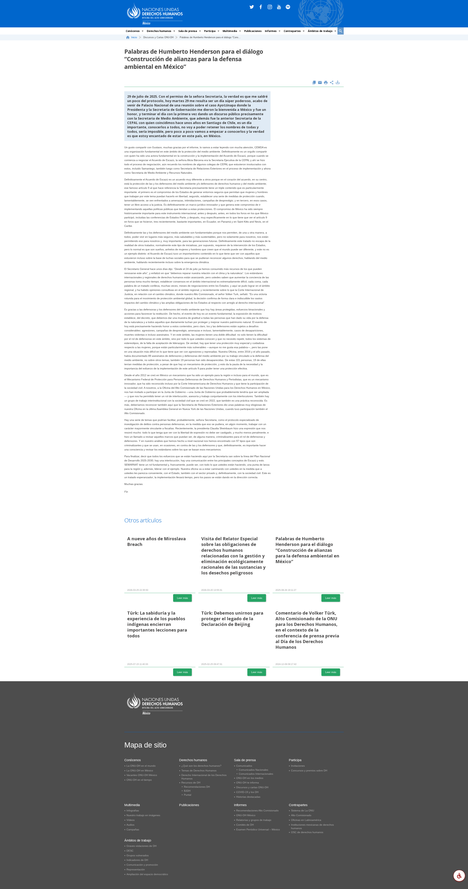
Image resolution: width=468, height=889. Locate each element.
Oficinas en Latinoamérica (306, 820)
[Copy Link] (314, 82)
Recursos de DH (190, 782)
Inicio (134, 37)
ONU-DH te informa (247, 782)
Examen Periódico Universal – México (258, 829)
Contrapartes (292, 31)
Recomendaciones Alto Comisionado (257, 810)
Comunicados (244, 765)
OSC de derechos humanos (307, 832)
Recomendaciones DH (197, 786)
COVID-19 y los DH (247, 792)
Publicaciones (253, 31)
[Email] (320, 82)
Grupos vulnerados (138, 855)
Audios (130, 824)
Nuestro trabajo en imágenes (143, 815)
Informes (270, 31)
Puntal (187, 794)
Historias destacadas (248, 796)
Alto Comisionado (301, 815)
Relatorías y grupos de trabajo (253, 820)
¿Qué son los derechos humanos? (201, 765)
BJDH (187, 790)
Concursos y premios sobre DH (309, 770)
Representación (136, 869)
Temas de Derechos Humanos (198, 770)
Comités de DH (245, 824)
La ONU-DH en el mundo (141, 765)
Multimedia (230, 31)
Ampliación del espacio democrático (147, 874)
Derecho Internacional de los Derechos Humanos (204, 777)
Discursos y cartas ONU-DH (252, 787)
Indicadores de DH (137, 860)
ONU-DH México (245, 815)
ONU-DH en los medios (249, 778)
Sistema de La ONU (302, 810)
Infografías (133, 810)
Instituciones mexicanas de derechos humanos (312, 826)
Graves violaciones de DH (141, 845)
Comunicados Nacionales (253, 769)
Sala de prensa (187, 31)
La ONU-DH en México (140, 770)
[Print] (326, 82)
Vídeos (131, 820)
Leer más (182, 598)
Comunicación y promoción (142, 864)
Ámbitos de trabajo (320, 31)
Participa (210, 31)
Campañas (133, 829)
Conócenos (133, 31)
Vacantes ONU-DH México (142, 775)
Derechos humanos (159, 31)
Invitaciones (298, 765)
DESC (130, 850)
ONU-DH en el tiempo (139, 779)
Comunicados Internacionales (256, 773)
